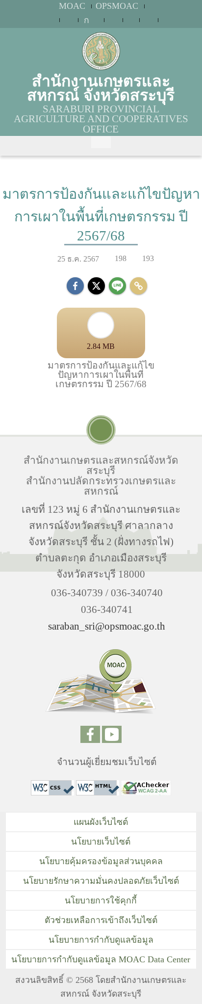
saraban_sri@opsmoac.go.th (106, 626)
